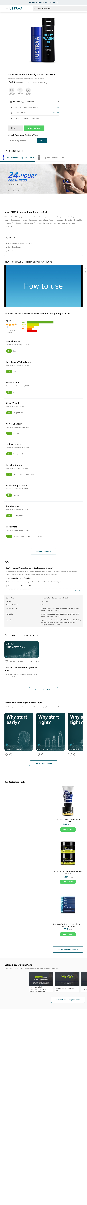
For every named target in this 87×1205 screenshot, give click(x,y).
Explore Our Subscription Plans (68, 1000)
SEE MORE (79, 590)
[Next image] (79, 39)
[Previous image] (8, 39)
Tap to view (56, 112)
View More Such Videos (44, 690)
